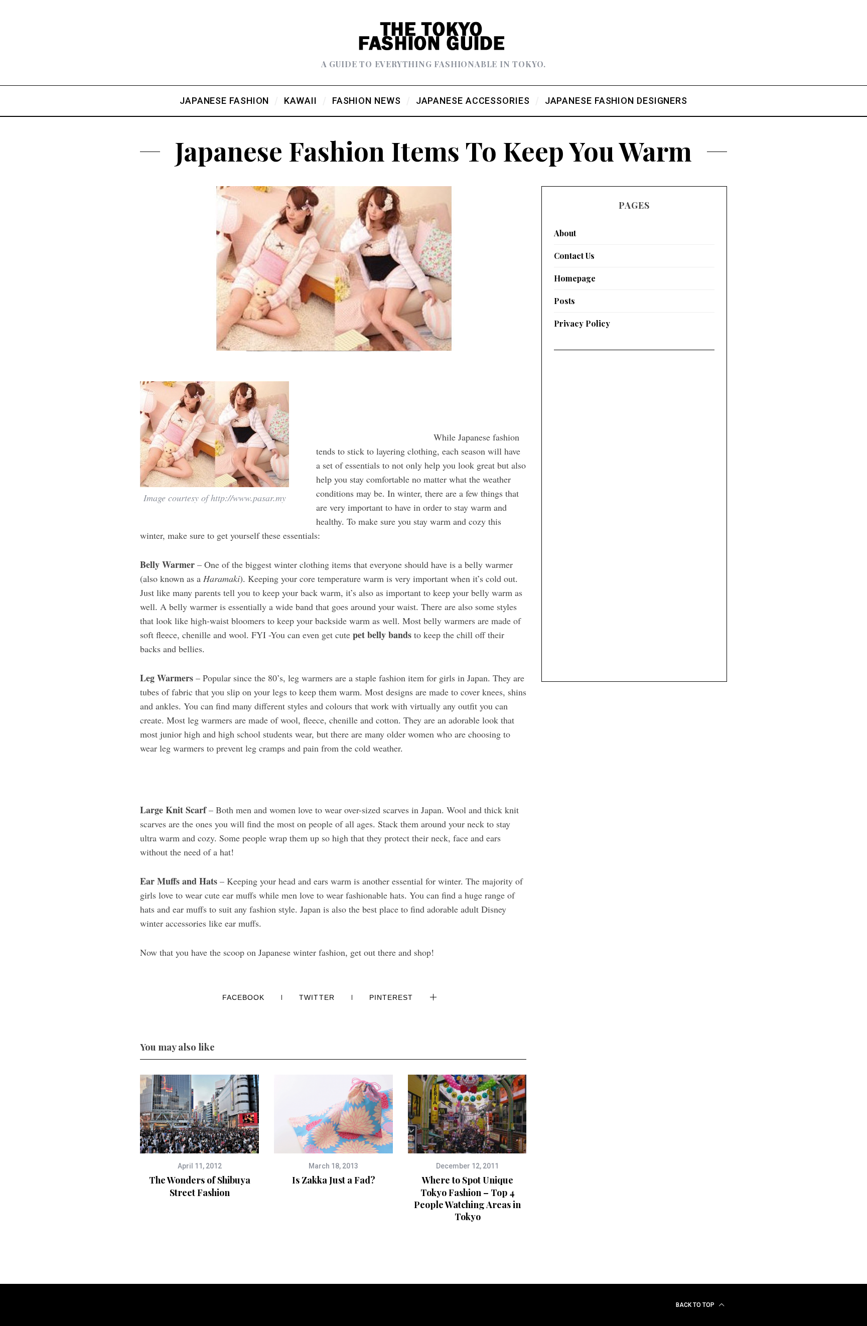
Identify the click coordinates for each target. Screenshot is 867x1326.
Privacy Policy (582, 323)
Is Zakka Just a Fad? (333, 1180)
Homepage (575, 278)
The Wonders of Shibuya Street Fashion (199, 1186)
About (565, 233)
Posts (564, 301)
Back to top (696, 1304)
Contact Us (574, 255)
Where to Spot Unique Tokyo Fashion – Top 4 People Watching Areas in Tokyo (467, 1198)
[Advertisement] (375, 425)
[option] (199, 1137)
